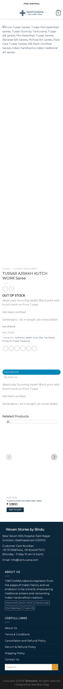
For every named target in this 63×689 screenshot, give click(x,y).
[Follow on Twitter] (12, 566)
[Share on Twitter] (17, 348)
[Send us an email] (16, 566)
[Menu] (4, 13)
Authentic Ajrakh (23, 337)
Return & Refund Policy (20, 646)
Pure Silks (38, 337)
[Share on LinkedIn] (34, 348)
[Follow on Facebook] (4, 566)
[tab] (31, 372)
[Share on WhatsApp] (5, 348)
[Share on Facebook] (11, 348)
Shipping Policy (15, 653)
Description (11, 372)
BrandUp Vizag (40, 684)
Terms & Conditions (17, 634)
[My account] (10, 13)
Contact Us (12, 659)
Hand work (11, 602)
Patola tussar (42, 602)
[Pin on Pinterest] (28, 348)
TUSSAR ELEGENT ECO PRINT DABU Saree (24, 501)
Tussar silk (29, 608)
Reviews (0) (10, 377)
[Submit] (55, 667)
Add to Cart (15, 510)
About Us (11, 628)
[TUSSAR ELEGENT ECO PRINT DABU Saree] (31, 457)
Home (6, 268)
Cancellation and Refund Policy (25, 640)
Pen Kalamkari (13, 608)
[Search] (52, 13)
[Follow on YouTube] (20, 566)
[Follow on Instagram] (8, 566)
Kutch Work (26, 602)
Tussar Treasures (25, 268)
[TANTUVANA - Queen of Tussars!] (31, 13)
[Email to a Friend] (23, 348)
